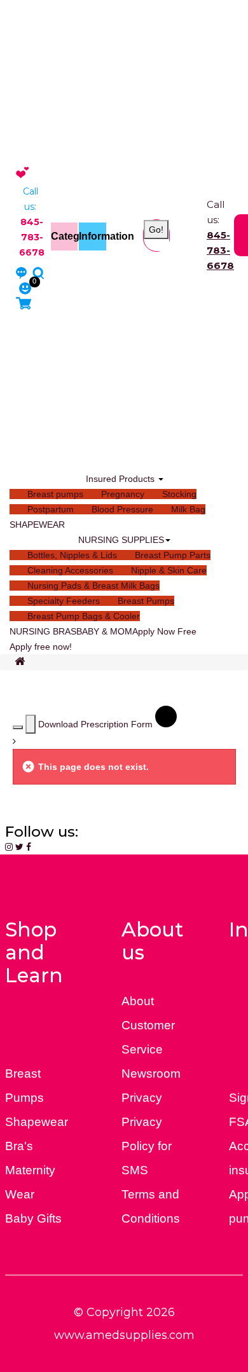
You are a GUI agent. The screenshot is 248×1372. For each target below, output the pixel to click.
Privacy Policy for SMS (146, 1146)
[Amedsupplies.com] (22, 172)
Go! (156, 229)
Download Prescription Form (96, 724)
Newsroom (151, 1073)
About (137, 1001)
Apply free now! (41, 646)
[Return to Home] (20, 662)
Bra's (19, 1146)
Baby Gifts (33, 1218)
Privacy (141, 1097)
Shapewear (36, 1121)
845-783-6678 (220, 250)
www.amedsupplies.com (124, 1335)
